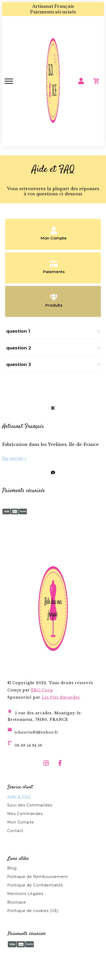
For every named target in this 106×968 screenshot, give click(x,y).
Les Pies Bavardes (61, 697)
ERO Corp (42, 690)
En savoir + (14, 458)
